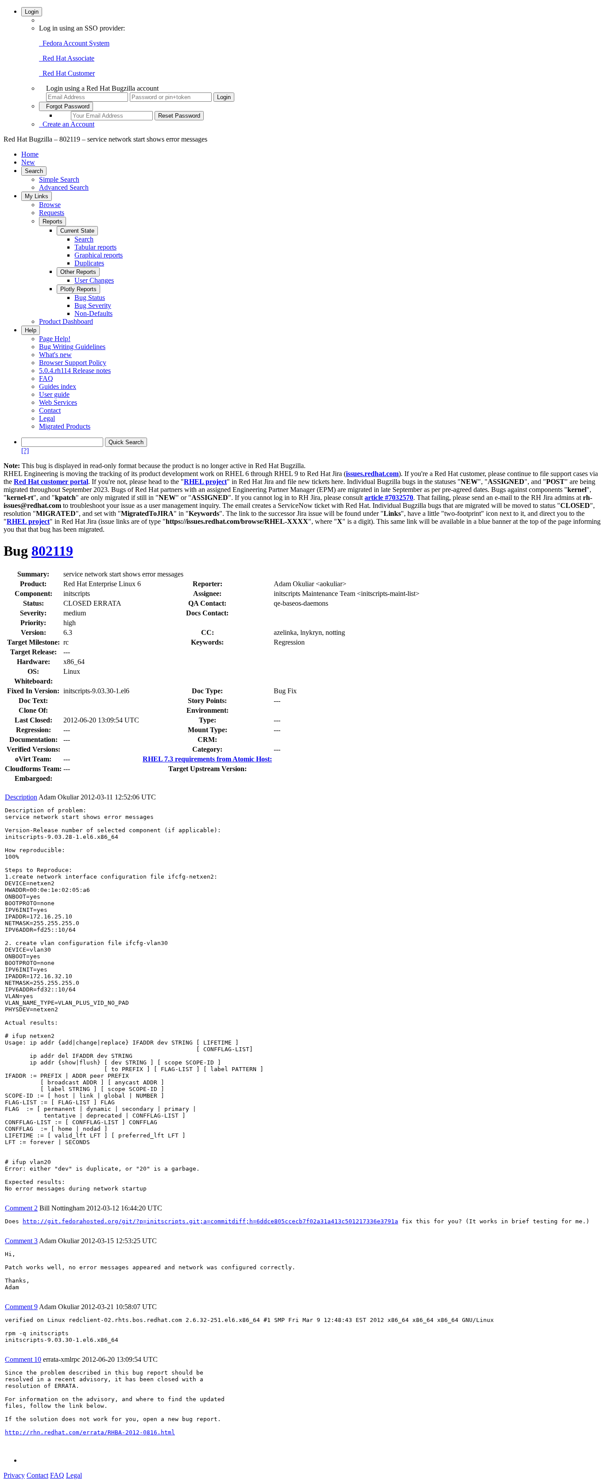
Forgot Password (66, 106)
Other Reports (78, 272)
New (28, 162)
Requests (51, 212)
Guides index (57, 386)
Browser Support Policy (72, 362)
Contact (50, 410)
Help (30, 330)
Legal (47, 418)
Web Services (58, 402)
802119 (52, 551)
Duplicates (89, 263)
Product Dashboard (66, 321)
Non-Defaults (93, 313)
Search (34, 171)
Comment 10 (23, 1359)
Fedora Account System (74, 43)
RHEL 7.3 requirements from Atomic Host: (207, 759)
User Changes (94, 280)
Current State (77, 230)
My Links (36, 196)
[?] (25, 450)
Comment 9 (21, 1306)
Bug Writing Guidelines (72, 346)
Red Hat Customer (67, 73)
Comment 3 (21, 1241)
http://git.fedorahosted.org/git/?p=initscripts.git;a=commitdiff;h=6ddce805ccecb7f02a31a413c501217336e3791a (210, 1221)
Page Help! (54, 338)
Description (21, 797)
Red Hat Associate (66, 58)
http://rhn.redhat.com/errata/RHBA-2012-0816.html (90, 1432)
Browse (50, 204)
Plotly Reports (78, 289)
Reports (52, 221)
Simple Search (59, 179)
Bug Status (89, 297)
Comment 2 (21, 1208)
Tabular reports (95, 247)
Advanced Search (64, 187)
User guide (54, 394)
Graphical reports (98, 255)
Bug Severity (92, 305)
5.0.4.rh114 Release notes (75, 370)
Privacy (14, 1475)
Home (30, 154)
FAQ (46, 378)
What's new (55, 354)
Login (32, 11)
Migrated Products (64, 426)
